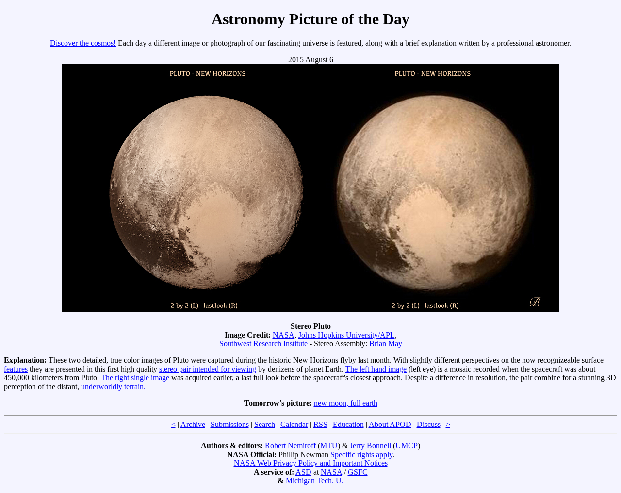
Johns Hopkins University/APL (346, 335)
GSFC (358, 472)
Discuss (429, 424)
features (16, 369)
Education (348, 424)
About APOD (390, 424)
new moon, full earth (345, 403)
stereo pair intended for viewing (207, 369)
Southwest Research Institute (263, 344)
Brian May (385, 344)
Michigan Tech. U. (314, 480)
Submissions (230, 424)
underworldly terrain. (113, 386)
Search (264, 424)
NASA (283, 335)
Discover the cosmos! (83, 43)
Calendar (294, 424)
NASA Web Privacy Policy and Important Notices (311, 463)
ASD (303, 472)
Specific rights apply (361, 454)
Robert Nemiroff (290, 446)
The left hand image (376, 369)
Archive (192, 424)
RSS (320, 424)
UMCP (406, 446)
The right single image (135, 378)
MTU (329, 446)
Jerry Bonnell (370, 446)
